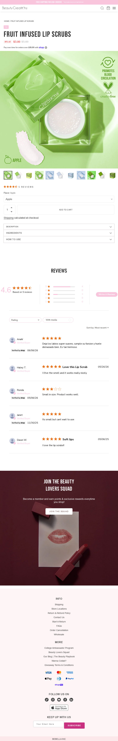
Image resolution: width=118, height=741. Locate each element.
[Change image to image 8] (81, 175)
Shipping (9, 217)
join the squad (59, 511)
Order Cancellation (59, 630)
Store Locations (59, 609)
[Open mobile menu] (114, 8)
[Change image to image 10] (102, 175)
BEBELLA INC (59, 739)
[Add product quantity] (11, 208)
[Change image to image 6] (60, 175)
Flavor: (9, 193)
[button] (64, 287)
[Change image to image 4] (39, 175)
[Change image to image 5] (49, 175)
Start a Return (59, 621)
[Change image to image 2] (18, 175)
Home (6, 21)
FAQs (59, 626)
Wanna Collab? (59, 661)
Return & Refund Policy (59, 613)
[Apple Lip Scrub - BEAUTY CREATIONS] (59, 109)
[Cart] (108, 8)
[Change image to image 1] (8, 175)
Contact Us (59, 617)
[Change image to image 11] (112, 175)
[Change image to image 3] (29, 175)
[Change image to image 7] (70, 175)
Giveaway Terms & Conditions (59, 665)
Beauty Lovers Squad (59, 652)
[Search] (101, 8)
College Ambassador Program (59, 648)
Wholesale (59, 634)
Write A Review (106, 294)
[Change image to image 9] (91, 175)
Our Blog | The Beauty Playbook (59, 656)
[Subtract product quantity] (11, 211)
